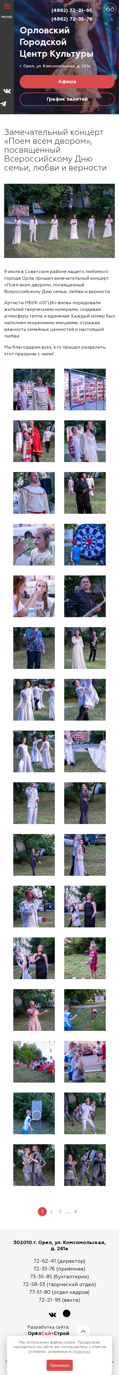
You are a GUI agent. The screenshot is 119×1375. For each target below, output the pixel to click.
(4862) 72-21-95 (71, 10)
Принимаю (59, 1365)
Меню (6, 17)
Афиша (67, 81)
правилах (81, 1352)
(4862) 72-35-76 (71, 19)
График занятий (67, 99)
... (68, 1211)
